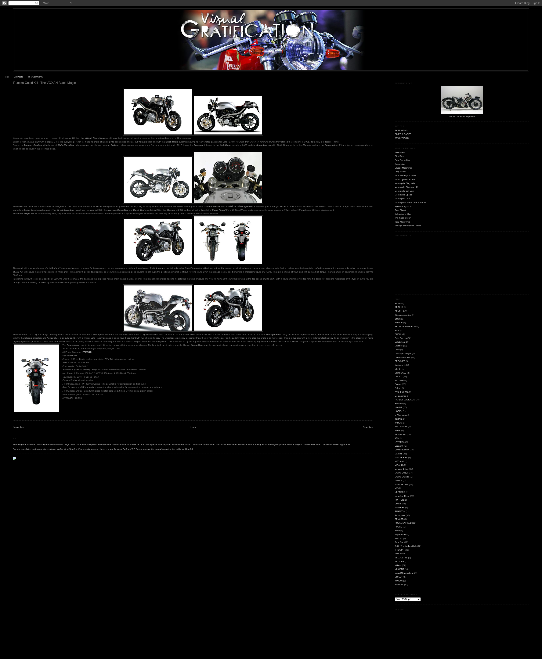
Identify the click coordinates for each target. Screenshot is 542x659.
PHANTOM (400, 511)
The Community (35, 77)
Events (398, 384)
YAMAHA (399, 584)
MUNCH (398, 480)
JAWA (398, 430)
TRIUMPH (399, 550)
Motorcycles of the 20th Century (410, 202)
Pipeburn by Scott (403, 206)
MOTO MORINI (402, 477)
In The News (401, 415)
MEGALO (399, 461)
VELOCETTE (401, 558)
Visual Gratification (404, 573)
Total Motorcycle (402, 222)
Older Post (368, 427)
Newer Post (18, 427)
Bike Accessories (403, 315)
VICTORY (399, 561)
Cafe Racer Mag (403, 160)
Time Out (399, 542)
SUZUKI (398, 538)
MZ (396, 488)
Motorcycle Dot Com (404, 191)
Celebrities (400, 342)
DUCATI (398, 376)
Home (7, 77)
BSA (397, 330)
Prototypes (400, 515)
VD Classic (400, 553)
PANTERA (400, 507)
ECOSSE (399, 380)
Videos (398, 565)
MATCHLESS (401, 457)
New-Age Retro (402, 496)
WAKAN (398, 581)
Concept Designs (403, 353)
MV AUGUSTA (401, 484)
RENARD (399, 519)
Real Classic (400, 210)
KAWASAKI (400, 434)
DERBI (398, 369)
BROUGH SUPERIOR (405, 326)
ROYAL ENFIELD (403, 523)
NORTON (399, 500)
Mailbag (398, 454)
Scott (397, 530)
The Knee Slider (403, 218)
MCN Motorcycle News (405, 175)
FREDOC (87, 352)
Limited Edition (402, 450)
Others (398, 504)
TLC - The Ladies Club (406, 546)
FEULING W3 (401, 392)
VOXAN (398, 577)
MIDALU (399, 465)
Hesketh (399, 403)
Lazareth (399, 446)
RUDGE (398, 527)
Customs (399, 365)
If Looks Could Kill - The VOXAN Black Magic (44, 82)
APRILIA (399, 307)
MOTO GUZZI (401, 473)
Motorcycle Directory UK (406, 187)
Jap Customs (401, 426)
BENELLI (399, 311)
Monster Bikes (401, 469)
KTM (397, 438)
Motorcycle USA (402, 198)
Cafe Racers (401, 338)
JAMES (398, 423)
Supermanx (400, 534)
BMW (397, 319)
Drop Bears (400, 171)
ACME (398, 303)
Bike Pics (399, 156)
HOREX (398, 411)
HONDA (398, 407)
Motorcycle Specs (403, 195)
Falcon (398, 388)
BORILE (399, 322)
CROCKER (400, 361)
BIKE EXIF (400, 152)
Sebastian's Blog (403, 214)
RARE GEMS (401, 130)
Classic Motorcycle (403, 168)
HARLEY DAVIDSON (405, 400)
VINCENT (399, 569)
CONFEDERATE (403, 357)
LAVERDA (400, 442)
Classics (398, 346)
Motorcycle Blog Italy (405, 183)
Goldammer (400, 396)
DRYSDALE (400, 373)
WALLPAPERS (402, 138)
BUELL (398, 334)
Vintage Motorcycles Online (408, 225)
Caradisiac (400, 164)
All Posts (18, 77)
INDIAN (398, 419)
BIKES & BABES (403, 134)
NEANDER (400, 492)
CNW (397, 349)
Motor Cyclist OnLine (405, 179)
